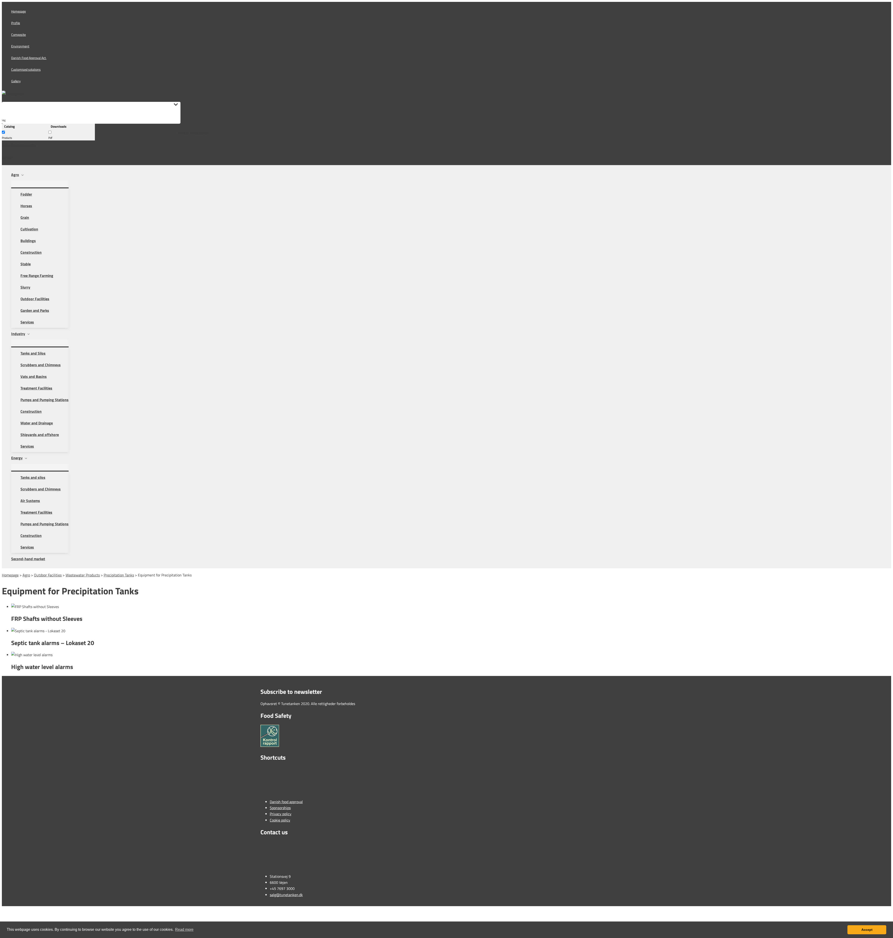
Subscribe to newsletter (19, 145)
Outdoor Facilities (48, 575)
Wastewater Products (83, 575)
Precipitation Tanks (119, 575)
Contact (7, 157)
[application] (21, 174)
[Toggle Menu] (40, 183)
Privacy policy (280, 814)
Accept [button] (867, 929)
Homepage (10, 575)
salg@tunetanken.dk (286, 895)
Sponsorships (280, 808)
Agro (26, 575)
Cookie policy (280, 820)
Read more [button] (184, 929)
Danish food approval (286, 802)
